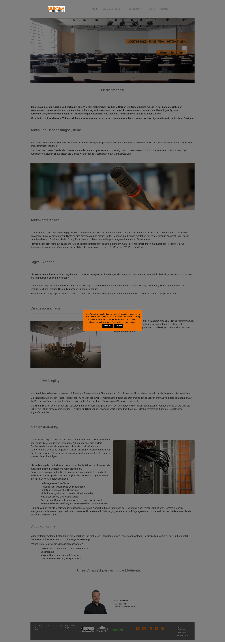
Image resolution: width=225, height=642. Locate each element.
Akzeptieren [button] (107, 326)
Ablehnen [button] (118, 326)
